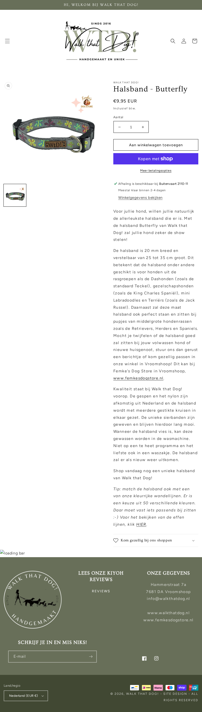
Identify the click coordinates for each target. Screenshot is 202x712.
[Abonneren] (90, 657)
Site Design (175, 694)
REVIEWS (101, 591)
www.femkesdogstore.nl (138, 378)
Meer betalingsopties (155, 170)
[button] (7, 41)
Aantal (118, 117)
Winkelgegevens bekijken (140, 197)
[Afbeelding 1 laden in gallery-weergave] (15, 195)
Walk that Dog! (142, 694)
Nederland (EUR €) (23, 695)
